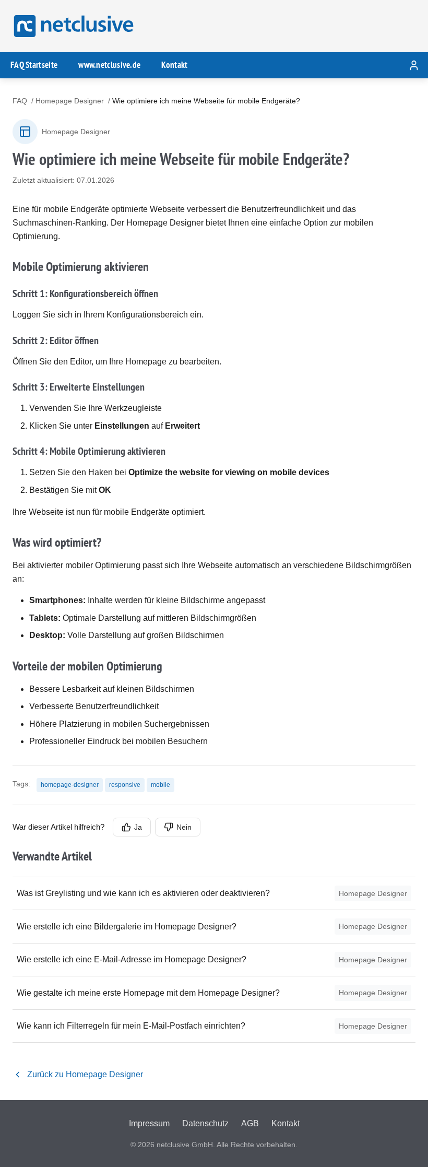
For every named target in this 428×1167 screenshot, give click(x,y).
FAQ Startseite (33, 64)
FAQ (20, 101)
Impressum (149, 1123)
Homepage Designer (69, 101)
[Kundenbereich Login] (414, 65)
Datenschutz (205, 1123)
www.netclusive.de (109, 64)
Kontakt (174, 64)
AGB (250, 1123)
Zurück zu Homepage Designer (85, 1074)
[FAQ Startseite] (72, 26)
